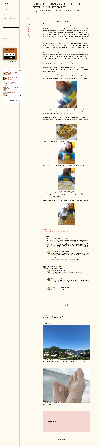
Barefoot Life (49, 404)
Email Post (45, 229)
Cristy (48, 266)
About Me (5, 24)
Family (29, 31)
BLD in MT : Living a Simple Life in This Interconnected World (57, 5)
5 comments (49, 406)
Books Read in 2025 (7, 10)
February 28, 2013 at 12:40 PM (60, 278)
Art (29, 26)
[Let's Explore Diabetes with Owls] (5, 75)
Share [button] (29, 18)
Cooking (30, 27)
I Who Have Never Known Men (10, 93)
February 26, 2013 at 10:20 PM (63, 238)
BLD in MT (53, 251)
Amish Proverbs (54, 421)
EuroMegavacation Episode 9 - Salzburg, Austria (64, 361)
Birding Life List (6, 12)
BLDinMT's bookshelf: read (13, 70)
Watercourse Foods (59, 63)
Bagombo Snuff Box (11, 82)
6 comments (53, 423)
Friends (30, 34)
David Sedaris (9, 74)
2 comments (49, 363)
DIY (29, 29)
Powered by (6, 61)
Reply (48, 263)
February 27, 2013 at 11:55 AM (62, 270)
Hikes (4, 14)
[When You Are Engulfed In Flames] (5, 80)
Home (4, 5)
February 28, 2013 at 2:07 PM (63, 287)
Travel (29, 36)
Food (29, 33)
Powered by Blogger (61, 439)
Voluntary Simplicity (7, 16)
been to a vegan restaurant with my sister (75, 52)
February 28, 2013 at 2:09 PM (63, 251)
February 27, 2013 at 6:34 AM (56, 266)
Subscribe (9, 57)
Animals (30, 24)
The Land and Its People (12, 87)
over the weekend (56, 45)
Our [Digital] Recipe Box (8, 7)
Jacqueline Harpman (10, 94)
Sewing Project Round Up (9, 22)
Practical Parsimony (52, 238)
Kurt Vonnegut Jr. (10, 83)
